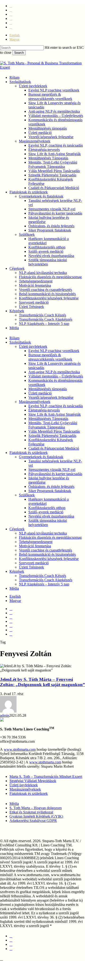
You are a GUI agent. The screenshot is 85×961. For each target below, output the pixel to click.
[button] (1, 959)
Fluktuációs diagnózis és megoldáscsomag (50, 537)
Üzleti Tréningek (31, 567)
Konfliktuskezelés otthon (46, 508)
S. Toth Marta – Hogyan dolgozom (35, 808)
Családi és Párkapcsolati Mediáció (53, 448)
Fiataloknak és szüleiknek (28, 453)
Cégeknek (17, 529)
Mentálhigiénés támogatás (47, 389)
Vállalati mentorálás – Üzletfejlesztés (55, 376)
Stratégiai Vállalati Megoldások (32, 781)
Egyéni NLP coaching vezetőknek (53, 351)
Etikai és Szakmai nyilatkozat (31, 812)
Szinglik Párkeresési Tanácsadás (52, 436)
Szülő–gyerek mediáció (45, 512)
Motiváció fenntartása (35, 546)
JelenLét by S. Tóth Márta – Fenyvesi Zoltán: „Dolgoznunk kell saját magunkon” (42, 682)
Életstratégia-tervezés (44, 410)
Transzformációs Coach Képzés (42, 576)
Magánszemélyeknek (34, 402)
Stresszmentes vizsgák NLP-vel (51, 470)
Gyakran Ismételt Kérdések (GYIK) (36, 816)
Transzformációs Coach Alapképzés (45, 580)
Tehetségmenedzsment (35, 542)
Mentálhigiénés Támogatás (48, 419)
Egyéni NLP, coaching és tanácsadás (55, 406)
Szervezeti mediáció (34, 563)
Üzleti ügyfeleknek (33, 346)
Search (19, 52)
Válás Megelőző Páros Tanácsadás (54, 431)
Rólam (14, 338)
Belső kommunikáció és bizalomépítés (47, 554)
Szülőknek (27, 495)
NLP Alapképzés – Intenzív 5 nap (44, 584)
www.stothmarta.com (20, 749)
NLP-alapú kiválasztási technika (43, 533)
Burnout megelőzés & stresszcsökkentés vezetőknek (50, 357)
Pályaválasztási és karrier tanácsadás (55, 474)
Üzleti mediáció (40, 393)
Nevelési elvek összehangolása (51, 516)
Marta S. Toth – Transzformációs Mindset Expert (45, 777)
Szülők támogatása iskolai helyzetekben (47, 522)
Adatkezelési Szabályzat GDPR (33, 821)
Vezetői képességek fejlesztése (50, 397)
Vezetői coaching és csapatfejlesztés (45, 550)
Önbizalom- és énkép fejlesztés (51, 487)
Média (14, 588)
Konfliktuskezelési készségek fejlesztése (49, 559)
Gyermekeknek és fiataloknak (41, 457)
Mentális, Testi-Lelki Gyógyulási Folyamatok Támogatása (52, 425)
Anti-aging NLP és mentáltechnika (54, 372)
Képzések (16, 571)
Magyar (15, 601)
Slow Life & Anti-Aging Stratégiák (54, 414)
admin (4, 715)
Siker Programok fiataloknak (49, 491)
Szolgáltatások (20, 342)
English (15, 596)
